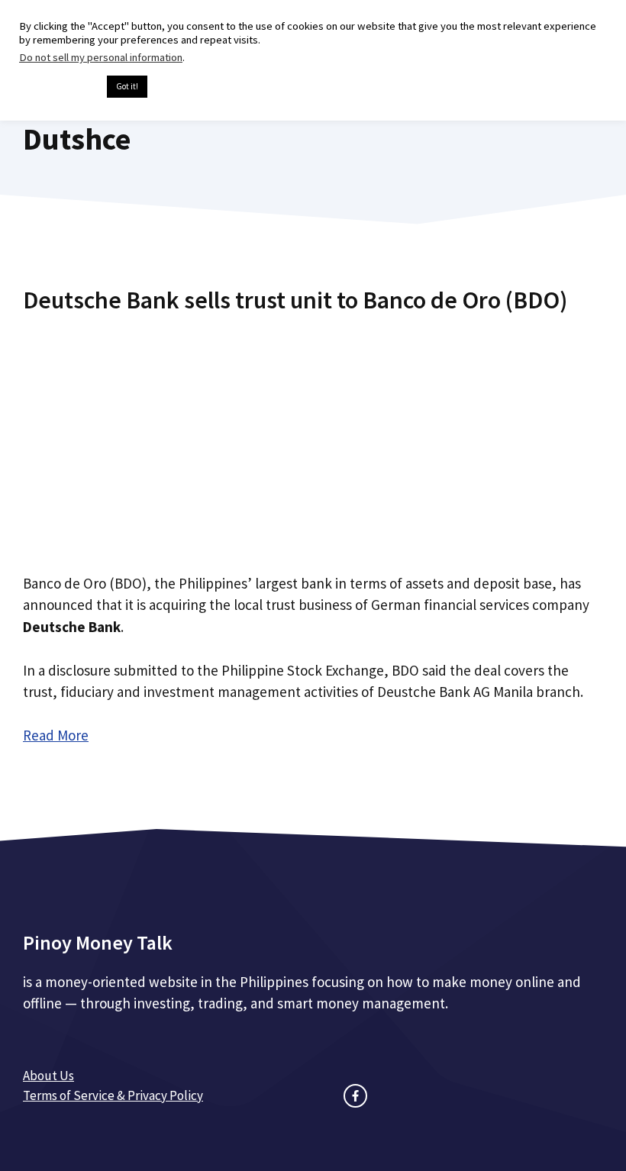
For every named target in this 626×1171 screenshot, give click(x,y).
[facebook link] (355, 1096)
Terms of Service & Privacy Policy (113, 1095)
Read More (56, 735)
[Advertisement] (313, 437)
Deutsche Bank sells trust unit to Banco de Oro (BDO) (295, 300)
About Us (48, 1075)
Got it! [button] (127, 86)
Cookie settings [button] (59, 87)
